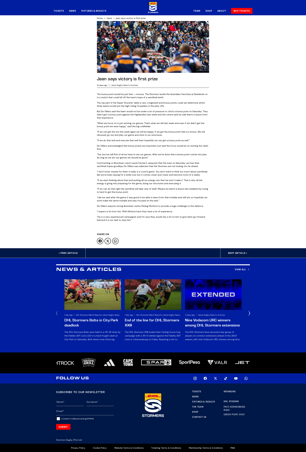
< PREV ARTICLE (68, 253)
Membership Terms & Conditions (206, 447)
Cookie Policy (100, 447)
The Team (197, 406)
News (72, 10)
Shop (208, 10)
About (221, 10)
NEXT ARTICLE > (237, 253)
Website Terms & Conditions (129, 447)
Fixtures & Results (93, 10)
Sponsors (230, 391)
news (109, 18)
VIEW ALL (240, 269)
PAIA (232, 447)
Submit (63, 427)
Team (196, 10)
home (100, 18)
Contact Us (199, 417)
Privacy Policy (78, 447)
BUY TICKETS (242, 10)
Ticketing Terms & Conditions (166, 447)
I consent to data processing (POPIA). (77, 418)
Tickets (59, 10)
